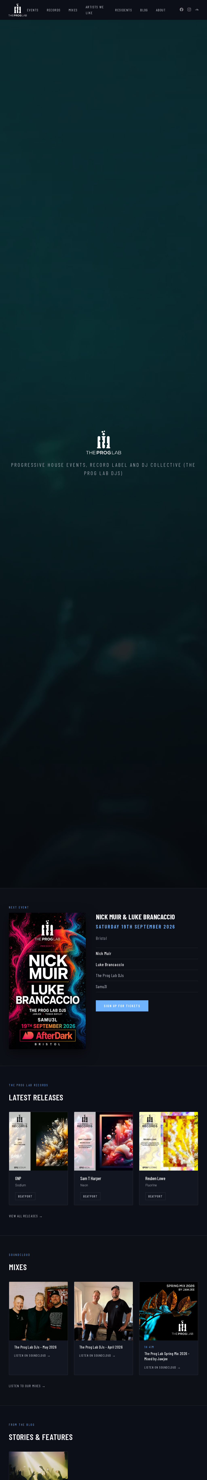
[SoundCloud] (197, 10)
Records (54, 10)
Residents (123, 10)
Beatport (25, 1196)
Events (33, 10)
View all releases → (26, 1216)
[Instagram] (189, 10)
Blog (144, 10)
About (161, 10)
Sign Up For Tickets (122, 1006)
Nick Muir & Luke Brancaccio (135, 916)
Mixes (73, 10)
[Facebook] (181, 10)
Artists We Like (95, 10)
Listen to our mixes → (27, 1386)
